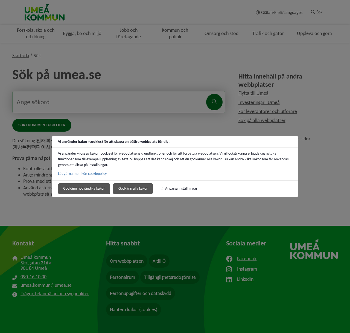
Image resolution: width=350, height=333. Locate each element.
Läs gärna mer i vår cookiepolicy (82, 173)
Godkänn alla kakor (133, 188)
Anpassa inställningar (181, 188)
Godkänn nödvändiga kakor (84, 188)
